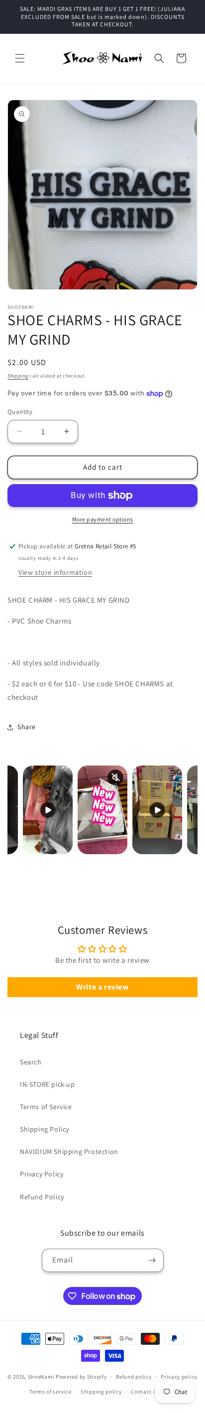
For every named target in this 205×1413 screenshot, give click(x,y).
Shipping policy (101, 1391)
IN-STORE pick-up (47, 1084)
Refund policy (133, 1376)
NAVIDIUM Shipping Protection (69, 1151)
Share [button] (26, 726)
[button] (20, 58)
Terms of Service (46, 1106)
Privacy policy (179, 1376)
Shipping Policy (44, 1129)
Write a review (102, 987)
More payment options (102, 519)
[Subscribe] (152, 1260)
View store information (55, 572)
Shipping (17, 376)
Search (31, 1061)
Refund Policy (42, 1196)
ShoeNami (41, 1376)
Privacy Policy (41, 1173)
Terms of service (50, 1391)
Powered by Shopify (81, 1376)
